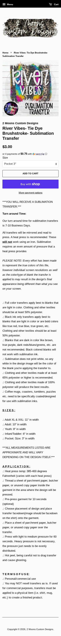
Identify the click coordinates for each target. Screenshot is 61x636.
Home (5, 53)
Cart (56, 4)
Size (5, 157)
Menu (9, 4)
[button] (30, 153)
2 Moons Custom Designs (40, 629)
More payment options (30, 192)
